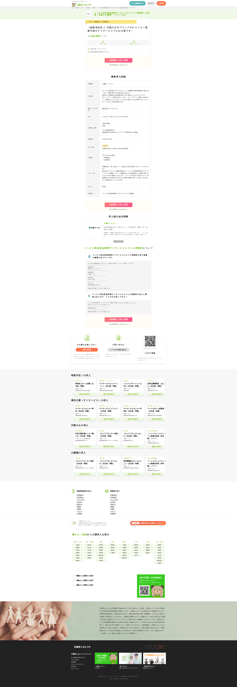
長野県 (89, 558)
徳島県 (148, 545)
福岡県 (159, 545)
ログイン (149, 647)
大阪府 (124, 545)
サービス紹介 (75, 659)
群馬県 (101, 547)
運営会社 (73, 666)
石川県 (89, 550)
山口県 (136, 555)
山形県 (77, 558)
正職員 (79, 506)
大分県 (159, 555)
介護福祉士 (80, 495)
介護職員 (79, 513)
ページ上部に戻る (118, 241)
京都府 (124, 550)
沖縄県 (159, 563)
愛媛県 (148, 550)
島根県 (136, 547)
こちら (118, 263)
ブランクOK (80, 499)
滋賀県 (124, 552)
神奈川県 (101, 555)
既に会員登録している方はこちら (119, 64)
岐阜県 (112, 547)
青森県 (77, 547)
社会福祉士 (80, 497)
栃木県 (101, 545)
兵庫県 (124, 547)
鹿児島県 (159, 560)
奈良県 (124, 555)
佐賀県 (159, 547)
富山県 (89, 547)
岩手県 (77, 550)
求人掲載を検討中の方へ (78, 657)
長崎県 (159, 550)
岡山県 (136, 550)
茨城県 (101, 550)
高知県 (148, 552)
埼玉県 (101, 560)
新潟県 (89, 545)
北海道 (77, 545)
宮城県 (77, 552)
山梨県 (89, 555)
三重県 (112, 552)
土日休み (79, 502)
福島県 (77, 560)
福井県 (89, 552)
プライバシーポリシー (77, 664)
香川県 (148, 547)
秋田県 (77, 555)
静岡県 (112, 550)
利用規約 (73, 661)
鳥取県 (136, 545)
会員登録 (161, 647)
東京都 (101, 552)
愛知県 (112, 545)
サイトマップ (75, 668)
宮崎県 (159, 558)
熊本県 (159, 552)
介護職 (79, 509)
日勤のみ (79, 504)
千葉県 (101, 558)
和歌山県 (124, 558)
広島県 (136, 552)
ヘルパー (79, 511)
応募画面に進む (92, 308)
